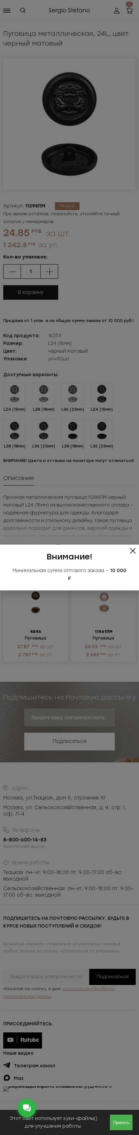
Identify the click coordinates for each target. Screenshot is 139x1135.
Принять (121, 1122)
